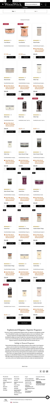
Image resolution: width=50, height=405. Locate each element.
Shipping (16, 394)
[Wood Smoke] (39, 41)
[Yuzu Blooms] (10, 41)
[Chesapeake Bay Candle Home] (16, 1)
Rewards (16, 386)
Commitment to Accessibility (28, 392)
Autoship (16, 388)
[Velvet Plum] (24, 190)
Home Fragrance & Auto (7, 383)
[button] (47, 397)
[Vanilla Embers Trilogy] (24, 227)
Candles (5, 380)
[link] (25, 7)
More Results (24, 323)
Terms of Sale (28, 384)
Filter (13, 11)
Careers (5, 388)
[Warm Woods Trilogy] (24, 153)
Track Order (16, 378)
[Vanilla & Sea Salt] (39, 302)
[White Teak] (39, 78)
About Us (5, 386)
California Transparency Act (29, 386)
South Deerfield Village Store (17, 390)
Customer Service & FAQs (18, 383)
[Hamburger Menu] (3, 4)
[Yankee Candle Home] (4, 1)
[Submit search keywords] (41, 4)
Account (16, 380)
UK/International (18, 392)
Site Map (5, 390)
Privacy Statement (29, 378)
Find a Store (17, 385)
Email (37, 378)
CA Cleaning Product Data (30, 389)
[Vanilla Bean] (24, 265)
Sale (4, 385)
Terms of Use (28, 382)
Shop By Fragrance (7, 378)
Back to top (25, 366)
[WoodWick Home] (9, 1)
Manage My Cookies (29, 380)
